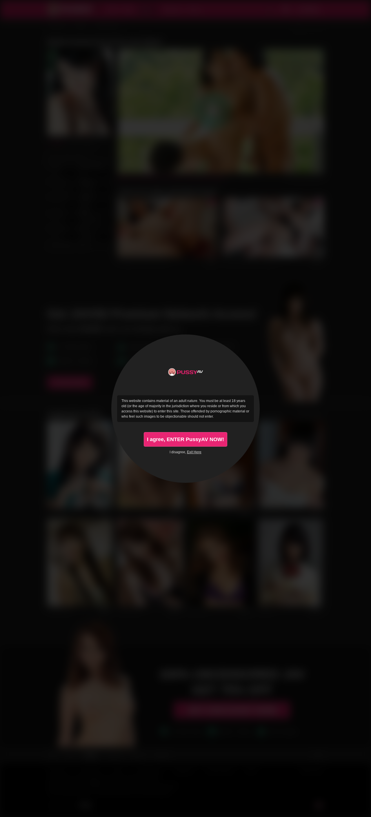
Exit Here (194, 452)
